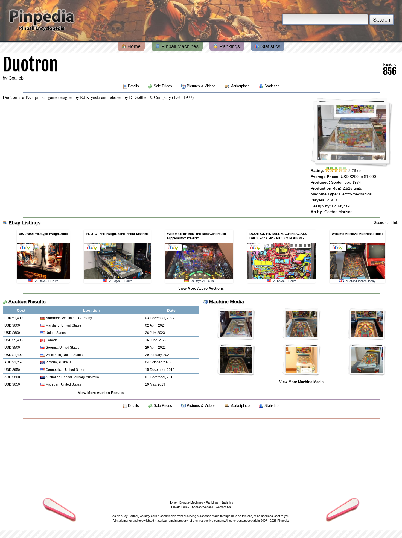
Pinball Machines (179, 46)
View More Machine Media (301, 382)
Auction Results (27, 301)
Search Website (202, 506)
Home (133, 46)
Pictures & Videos (201, 86)
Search (381, 20)
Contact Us (223, 506)
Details (133, 86)
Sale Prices (163, 86)
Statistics (269, 46)
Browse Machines (191, 502)
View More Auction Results (101, 393)
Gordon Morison (338, 212)
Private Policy (180, 506)
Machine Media (226, 301)
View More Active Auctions (201, 288)
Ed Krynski (341, 206)
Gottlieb (16, 78)
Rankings (229, 46)
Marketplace (240, 86)
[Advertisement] (201, 459)
